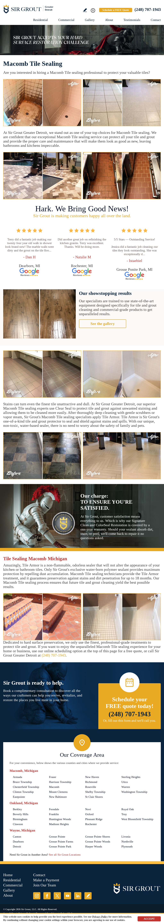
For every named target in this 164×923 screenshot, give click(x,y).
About (109, 20)
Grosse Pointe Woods (97, 841)
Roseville (90, 786)
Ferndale (54, 809)
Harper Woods (93, 846)
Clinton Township (23, 791)
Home (8, 875)
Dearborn (18, 841)
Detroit (17, 846)
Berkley (17, 809)
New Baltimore (58, 796)
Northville (127, 841)
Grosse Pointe (57, 836)
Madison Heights (59, 824)
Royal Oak (127, 809)
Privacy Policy (100, 916)
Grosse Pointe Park (60, 846)
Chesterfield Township (26, 786)
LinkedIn (77, 895)
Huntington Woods (60, 819)
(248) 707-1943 (148, 9)
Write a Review (85, 10)
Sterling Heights (130, 777)
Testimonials (131, 20)
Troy (124, 814)
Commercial (66, 20)
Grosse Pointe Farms (61, 841)
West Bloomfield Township (137, 819)
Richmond (91, 782)
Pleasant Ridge (93, 819)
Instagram (36, 895)
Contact (156, 20)
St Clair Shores (94, 796)
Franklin (54, 814)
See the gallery (102, 324)
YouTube (67, 895)
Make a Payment (46, 880)
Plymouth (127, 846)
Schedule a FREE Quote (115, 10)
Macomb (54, 786)
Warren (125, 786)
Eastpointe (19, 796)
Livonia (125, 836)
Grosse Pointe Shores (97, 836)
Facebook (47, 895)
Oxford (89, 814)
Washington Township (134, 791)
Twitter (57, 895)
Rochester (91, 824)
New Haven (92, 777)
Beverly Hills (20, 814)
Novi (88, 809)
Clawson (18, 824)
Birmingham (20, 819)
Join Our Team (44, 885)
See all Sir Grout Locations (65, 854)
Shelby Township (95, 791)
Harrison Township (60, 782)
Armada (17, 777)
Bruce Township (22, 782)
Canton (17, 836)
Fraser (52, 777)
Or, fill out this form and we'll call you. (129, 721)
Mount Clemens (58, 791)
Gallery (90, 20)
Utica (124, 782)
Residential (40, 20)
